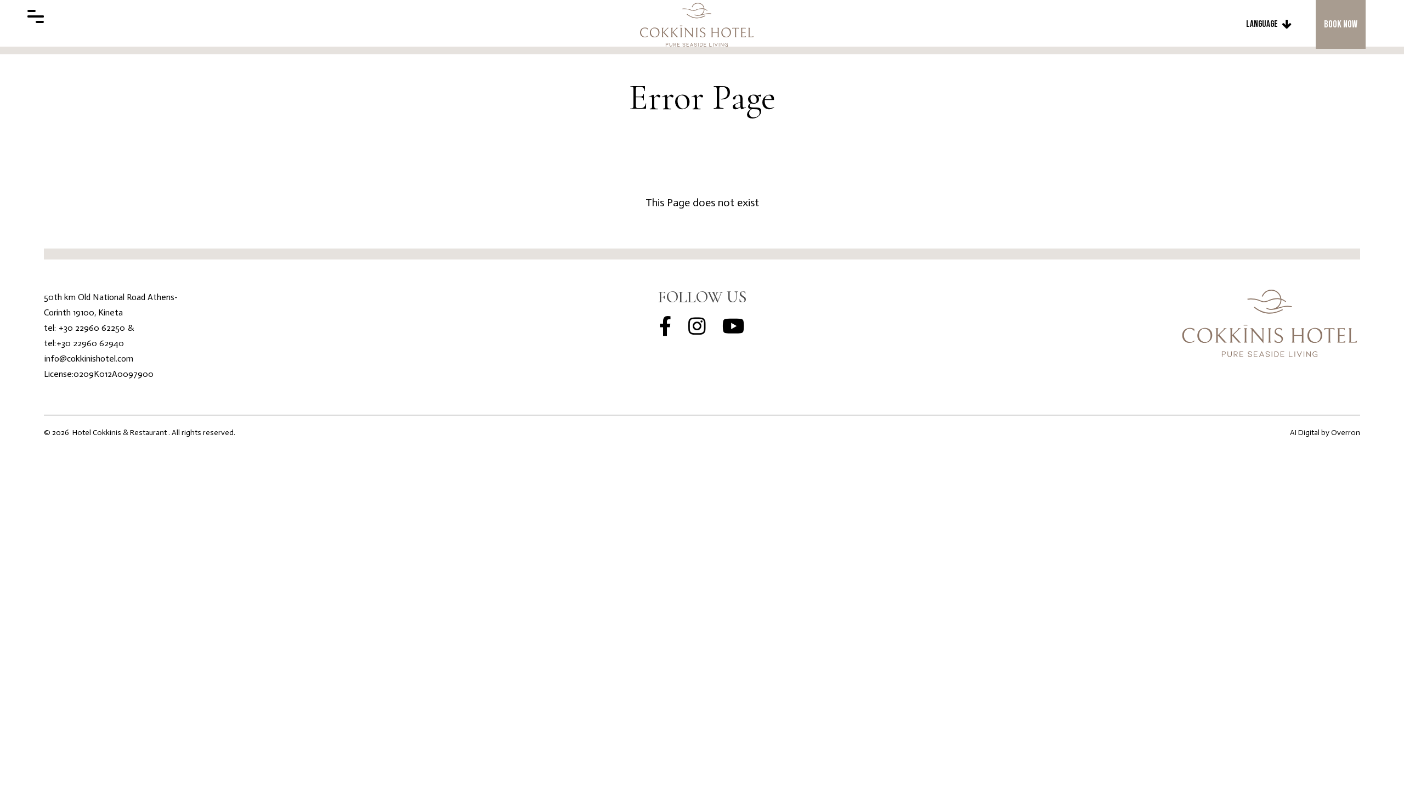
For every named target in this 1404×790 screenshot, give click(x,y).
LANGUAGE (1262, 24)
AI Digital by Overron (1325, 432)
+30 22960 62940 (90, 343)
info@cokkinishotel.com (88, 358)
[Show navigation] (35, 16)
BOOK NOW (1340, 24)
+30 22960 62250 (92, 328)
